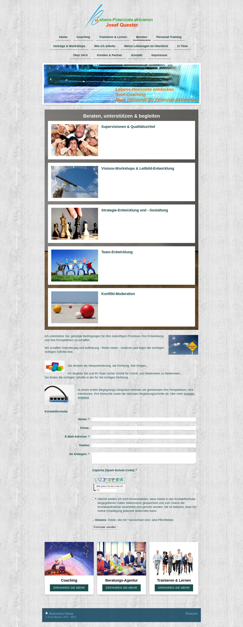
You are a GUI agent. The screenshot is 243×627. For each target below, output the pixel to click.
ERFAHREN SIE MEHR (69, 587)
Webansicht (191, 613)
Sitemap (69, 613)
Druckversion (56, 613)
